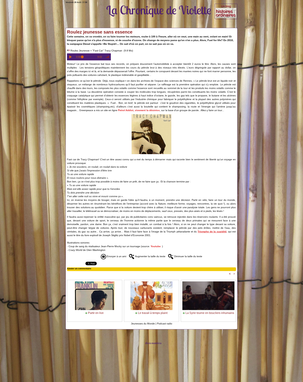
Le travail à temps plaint (152, 312)
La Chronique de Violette (158, 10)
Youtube (156, 246)
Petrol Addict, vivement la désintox (139, 110)
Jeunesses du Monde (143, 323)
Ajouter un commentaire (79, 268)
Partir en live (95, 312)
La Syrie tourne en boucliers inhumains (209, 312)
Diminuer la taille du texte (187, 256)
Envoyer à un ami (116, 256)
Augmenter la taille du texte (149, 256)
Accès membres (153, 343)
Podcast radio (164, 323)
